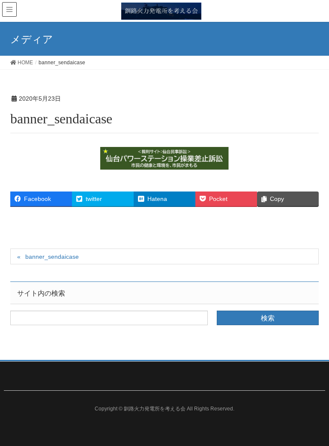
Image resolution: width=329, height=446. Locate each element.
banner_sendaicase (52, 256)
